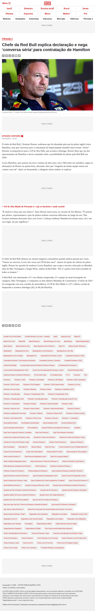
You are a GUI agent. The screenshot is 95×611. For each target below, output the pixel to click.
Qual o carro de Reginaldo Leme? (74, 476)
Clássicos (47, 19)
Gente (86, 9)
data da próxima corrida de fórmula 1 (17, 375)
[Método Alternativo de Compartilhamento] (19, 55)
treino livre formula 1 (29, 548)
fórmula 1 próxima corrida (75, 413)
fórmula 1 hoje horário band (53, 408)
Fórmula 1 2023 (20, 380)
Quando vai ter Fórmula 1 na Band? (74, 490)
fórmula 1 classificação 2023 (14, 399)
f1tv (85, 375)
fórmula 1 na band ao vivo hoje (15, 413)
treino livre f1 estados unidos (67, 543)
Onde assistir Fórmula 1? (12, 456)
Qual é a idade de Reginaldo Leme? (45, 476)
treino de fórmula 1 (11, 538)
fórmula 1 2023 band (36, 380)
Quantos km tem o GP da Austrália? (16, 500)
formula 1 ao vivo (74, 384)
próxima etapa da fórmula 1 (38, 471)
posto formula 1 (40, 466)
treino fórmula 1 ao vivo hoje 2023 (74, 538)
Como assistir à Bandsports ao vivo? (16, 370)
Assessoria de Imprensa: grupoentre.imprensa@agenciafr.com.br (43, 604)
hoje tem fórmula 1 (42, 432)
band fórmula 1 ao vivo (52, 341)
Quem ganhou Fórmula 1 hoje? (14, 514)
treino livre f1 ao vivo (45, 543)
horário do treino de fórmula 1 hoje (16, 442)
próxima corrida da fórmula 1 (60, 466)
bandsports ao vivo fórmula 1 (43, 351)
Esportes (28, 14)
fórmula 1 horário (73, 408)
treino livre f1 (28, 543)
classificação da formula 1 (68, 365)
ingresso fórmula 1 (76, 442)
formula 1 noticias (36, 413)
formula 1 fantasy (30, 404)
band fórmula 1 (34, 341)
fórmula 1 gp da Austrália (49, 404)
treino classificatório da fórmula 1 (15, 533)
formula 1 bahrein (30, 389)
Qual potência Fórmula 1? (12, 485)
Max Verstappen (9, 447)
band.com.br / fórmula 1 (77, 346)
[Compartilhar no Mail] (16, 55)
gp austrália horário (10, 423)
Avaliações (20, 19)
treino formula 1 (27, 538)
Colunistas (34, 19)
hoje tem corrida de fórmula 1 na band (17, 432)
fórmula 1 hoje (67, 404)
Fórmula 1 (88, 19)
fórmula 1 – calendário (70, 418)
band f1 (77, 336)
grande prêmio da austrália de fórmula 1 (56, 428)
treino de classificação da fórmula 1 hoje (67, 533)
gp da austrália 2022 (50, 423)
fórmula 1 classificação (12, 394)
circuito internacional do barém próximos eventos (37, 365)
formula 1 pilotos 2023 (54, 413)
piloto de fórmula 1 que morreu (73, 461)
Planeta (9, 14)
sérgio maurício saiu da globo (66, 524)
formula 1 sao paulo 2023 (13, 418)
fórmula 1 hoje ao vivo (12, 408)
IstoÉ (9, 9)
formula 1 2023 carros (11, 384)
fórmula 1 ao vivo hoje (12, 389)
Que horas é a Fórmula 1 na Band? (64, 504)
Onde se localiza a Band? (59, 456)
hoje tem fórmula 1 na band (63, 432)
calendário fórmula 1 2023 (75, 356)
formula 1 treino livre (33, 418)
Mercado (61, 19)
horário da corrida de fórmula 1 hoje (17, 437)
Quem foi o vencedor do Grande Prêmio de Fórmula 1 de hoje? (50, 509)
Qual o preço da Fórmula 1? (78, 480)
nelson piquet (36, 447)
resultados (29, 524)
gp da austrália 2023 (68, 423)
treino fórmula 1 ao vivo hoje (47, 538)
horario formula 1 (39, 442)
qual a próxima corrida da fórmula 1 (16, 476)
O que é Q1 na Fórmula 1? (13, 452)
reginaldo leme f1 (10, 519)
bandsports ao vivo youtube (13, 356)
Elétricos (75, 19)
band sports (8, 346)
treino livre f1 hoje (10, 548)
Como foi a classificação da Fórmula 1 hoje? (48, 370)
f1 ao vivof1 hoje (40, 375)
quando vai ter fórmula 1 (49, 490)
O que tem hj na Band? (34, 452)
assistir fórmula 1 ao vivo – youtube (37, 336)
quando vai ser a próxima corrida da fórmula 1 (69, 485)
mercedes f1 (23, 447)
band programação (82, 341)
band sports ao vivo (23, 346)
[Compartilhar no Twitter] (6, 55)
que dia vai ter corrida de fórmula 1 (45, 500)
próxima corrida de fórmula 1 (14, 471)
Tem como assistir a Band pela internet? (58, 528)
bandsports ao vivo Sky (65, 351)
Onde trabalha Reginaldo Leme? (15, 461)
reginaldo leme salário (55, 519)
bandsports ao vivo (22, 351)
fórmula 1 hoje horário (31, 408)
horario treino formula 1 (57, 442)
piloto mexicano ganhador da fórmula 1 (17, 466)
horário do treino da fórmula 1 (44, 437)
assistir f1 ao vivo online (12, 336)
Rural (66, 9)
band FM (22, 341)
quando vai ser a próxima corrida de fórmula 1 (20, 490)
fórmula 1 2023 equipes (31, 384)
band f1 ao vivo (9, 341)
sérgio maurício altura (44, 524)
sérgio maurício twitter (33, 528)
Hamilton (77, 428)
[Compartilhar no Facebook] (3, 55)
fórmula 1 (7, 380)
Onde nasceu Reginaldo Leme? (35, 456)
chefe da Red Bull (10, 365)
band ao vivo (65, 336)
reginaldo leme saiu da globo (32, 519)
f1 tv (68, 375)
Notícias (7, 19)
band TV (62, 346)
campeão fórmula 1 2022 (73, 360)
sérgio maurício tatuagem (12, 528)
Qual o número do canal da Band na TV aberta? (48, 480)
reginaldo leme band (59, 514)
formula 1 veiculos (51, 418)
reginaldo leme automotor (38, 514)
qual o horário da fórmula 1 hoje (15, 480)
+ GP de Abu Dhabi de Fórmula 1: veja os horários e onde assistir (33, 206)
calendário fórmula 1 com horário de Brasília (19, 360)
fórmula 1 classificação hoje (38, 399)
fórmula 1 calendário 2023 (64, 389)
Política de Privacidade (10, 604)
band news (68, 341)
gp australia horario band (30, 423)
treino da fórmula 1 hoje (40, 533)
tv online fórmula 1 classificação (52, 548)
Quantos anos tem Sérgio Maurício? (52, 495)
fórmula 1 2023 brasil (55, 380)
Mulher (66, 14)
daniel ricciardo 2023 (75, 370)
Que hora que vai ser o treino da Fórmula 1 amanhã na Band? (26, 504)
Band (55, 336)
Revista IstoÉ (47, 9)
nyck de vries (50, 447)
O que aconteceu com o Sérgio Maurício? (73, 447)
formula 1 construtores (12, 404)
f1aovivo (77, 375)
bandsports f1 (32, 356)
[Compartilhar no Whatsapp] (9, 55)
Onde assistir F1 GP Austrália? (77, 452)
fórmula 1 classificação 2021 (58, 394)
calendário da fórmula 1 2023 (51, 356)
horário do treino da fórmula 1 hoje (72, 437)
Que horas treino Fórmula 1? (14, 509)
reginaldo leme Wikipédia (76, 519)
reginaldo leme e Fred (79, 514)
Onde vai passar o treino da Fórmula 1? (44, 461)
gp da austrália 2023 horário (14, 428)
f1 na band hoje (56, 375)
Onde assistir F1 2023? (54, 452)
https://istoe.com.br (10, 600)
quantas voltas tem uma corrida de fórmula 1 (20, 495)
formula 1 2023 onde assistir (54, 384)
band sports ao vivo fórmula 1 (44, 346)
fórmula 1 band (45, 389)
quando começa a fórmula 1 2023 (37, 485)
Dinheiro (28, 9)
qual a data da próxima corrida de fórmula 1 (67, 471)
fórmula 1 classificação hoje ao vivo (64, 399)
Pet (85, 14)
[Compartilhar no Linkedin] (13, 55)
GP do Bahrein (33, 428)
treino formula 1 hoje (11, 543)
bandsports (7, 351)
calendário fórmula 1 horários (49, 360)
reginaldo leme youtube (12, 524)
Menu (47, 14)
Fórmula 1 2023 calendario (76, 380)
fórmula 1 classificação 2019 (34, 394)
